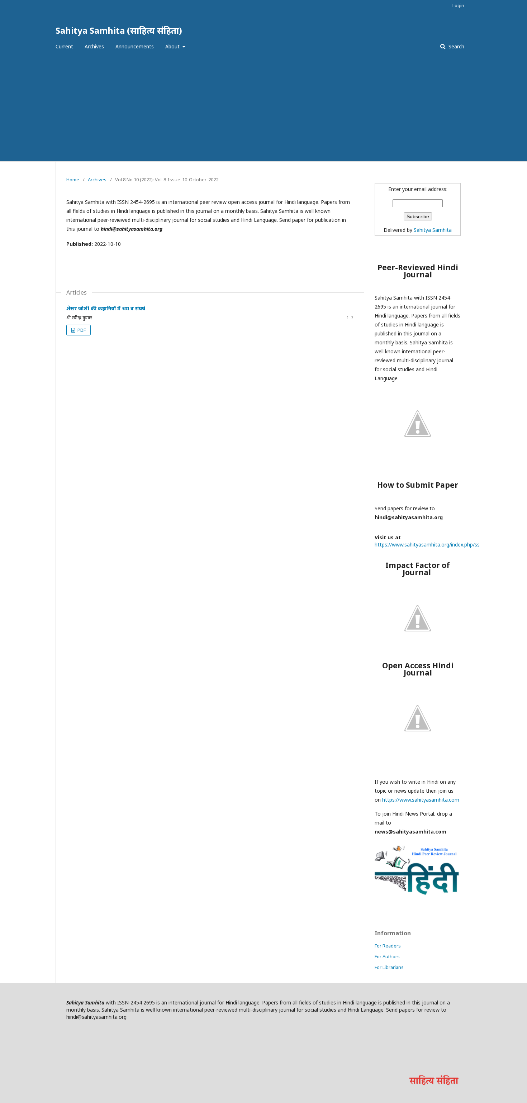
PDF (81, 330)
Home (72, 179)
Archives (94, 46)
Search (455, 46)
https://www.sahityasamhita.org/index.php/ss (427, 544)
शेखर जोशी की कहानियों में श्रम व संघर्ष (105, 308)
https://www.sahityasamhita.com (420, 799)
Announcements (134, 46)
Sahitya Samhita (433, 229)
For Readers (388, 945)
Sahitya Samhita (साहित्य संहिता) (119, 30)
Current (64, 46)
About (173, 46)
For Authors (387, 956)
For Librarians (389, 967)
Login (458, 5)
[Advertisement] (263, 107)
